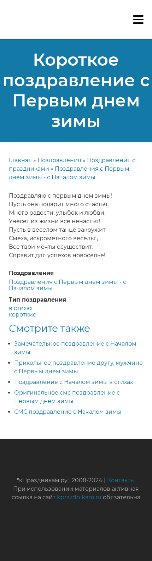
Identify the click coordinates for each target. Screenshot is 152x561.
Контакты (121, 480)
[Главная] (3, 7)
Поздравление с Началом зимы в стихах (73, 382)
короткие (22, 314)
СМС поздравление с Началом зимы (68, 411)
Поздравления (59, 160)
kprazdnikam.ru (79, 497)
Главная (20, 160)
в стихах (21, 308)
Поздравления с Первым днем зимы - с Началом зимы (67, 285)
